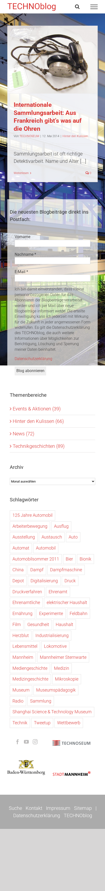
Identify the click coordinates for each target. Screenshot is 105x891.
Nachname (25, 254)
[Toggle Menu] (94, 7)
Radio (17, 701)
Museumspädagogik (56, 690)
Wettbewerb (68, 722)
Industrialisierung (52, 635)
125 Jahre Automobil (32, 515)
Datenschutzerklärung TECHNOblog (52, 815)
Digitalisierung (44, 580)
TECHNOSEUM (29, 136)
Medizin (61, 668)
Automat (20, 547)
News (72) (23, 434)
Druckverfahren (27, 591)
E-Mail (21, 271)
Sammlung (40, 701)
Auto (73, 536)
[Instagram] (35, 741)
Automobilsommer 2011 (35, 558)
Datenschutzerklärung (33, 358)
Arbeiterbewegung (29, 526)
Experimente (51, 613)
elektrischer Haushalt (67, 602)
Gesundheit (38, 624)
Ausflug (61, 526)
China (18, 569)
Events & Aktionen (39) (37, 409)
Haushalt (64, 624)
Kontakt (34, 808)
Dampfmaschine (66, 569)
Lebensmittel (24, 646)
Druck (70, 580)
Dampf (36, 569)
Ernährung (22, 613)
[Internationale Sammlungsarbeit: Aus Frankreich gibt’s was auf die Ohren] (52, 59)
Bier (69, 558)
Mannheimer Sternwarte (63, 657)
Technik (19, 722)
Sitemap (83, 808)
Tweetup (42, 722)
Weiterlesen (21, 173)
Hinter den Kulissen (52, 72)
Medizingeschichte (30, 679)
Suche (15, 808)
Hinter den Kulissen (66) (38, 421)
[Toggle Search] (77, 6)
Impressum (58, 808)
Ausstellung (23, 536)
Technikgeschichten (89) (39, 446)
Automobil (46, 547)
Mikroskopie (66, 679)
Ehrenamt (58, 591)
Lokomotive (55, 646)
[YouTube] (26, 741)
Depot (18, 580)
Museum (21, 690)
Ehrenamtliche (26, 602)
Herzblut (20, 635)
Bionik (85, 558)
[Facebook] (17, 741)
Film (16, 624)
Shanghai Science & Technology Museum (52, 711)
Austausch (52, 536)
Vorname (22, 236)
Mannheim (22, 657)
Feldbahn (78, 613)
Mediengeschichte (29, 668)
